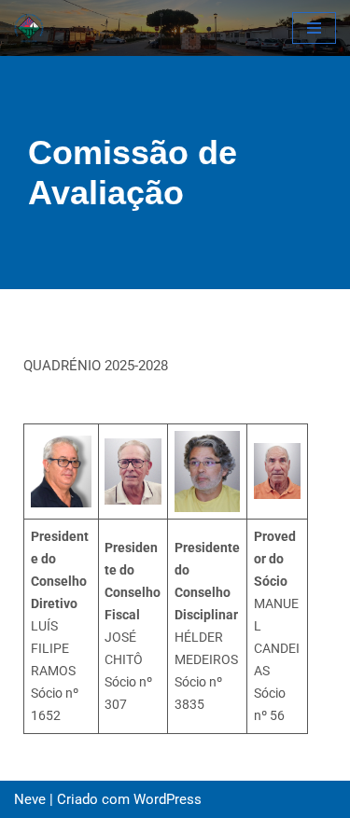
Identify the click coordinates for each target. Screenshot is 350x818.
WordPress (167, 799)
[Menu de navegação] (314, 28)
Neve (30, 799)
